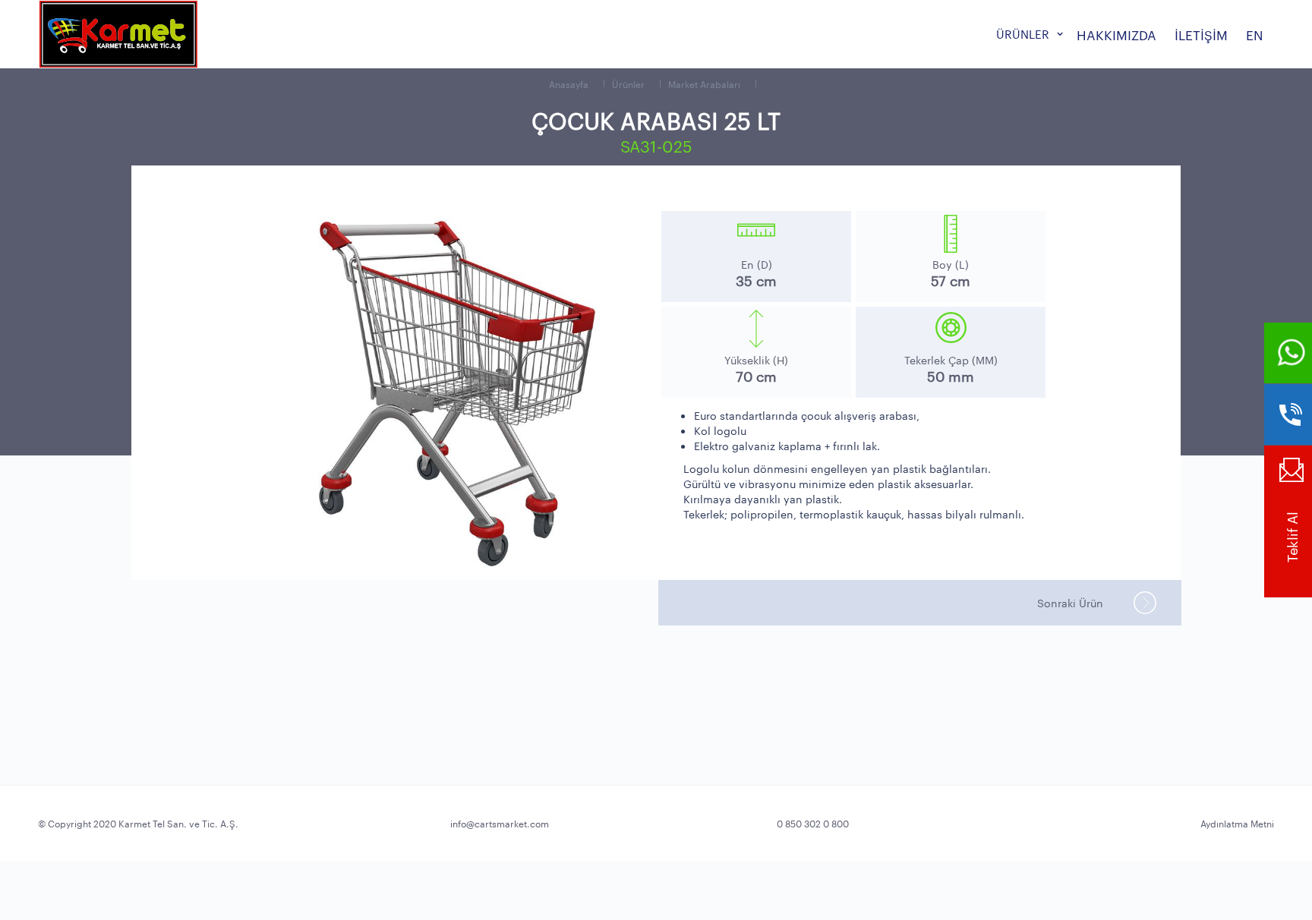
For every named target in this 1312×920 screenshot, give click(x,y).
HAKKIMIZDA (1116, 34)
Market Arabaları (704, 83)
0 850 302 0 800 (813, 823)
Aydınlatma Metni (1237, 823)
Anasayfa (568, 83)
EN (1254, 34)
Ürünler (628, 83)
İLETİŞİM (1201, 34)
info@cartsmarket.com (499, 823)
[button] (1027, 34)
